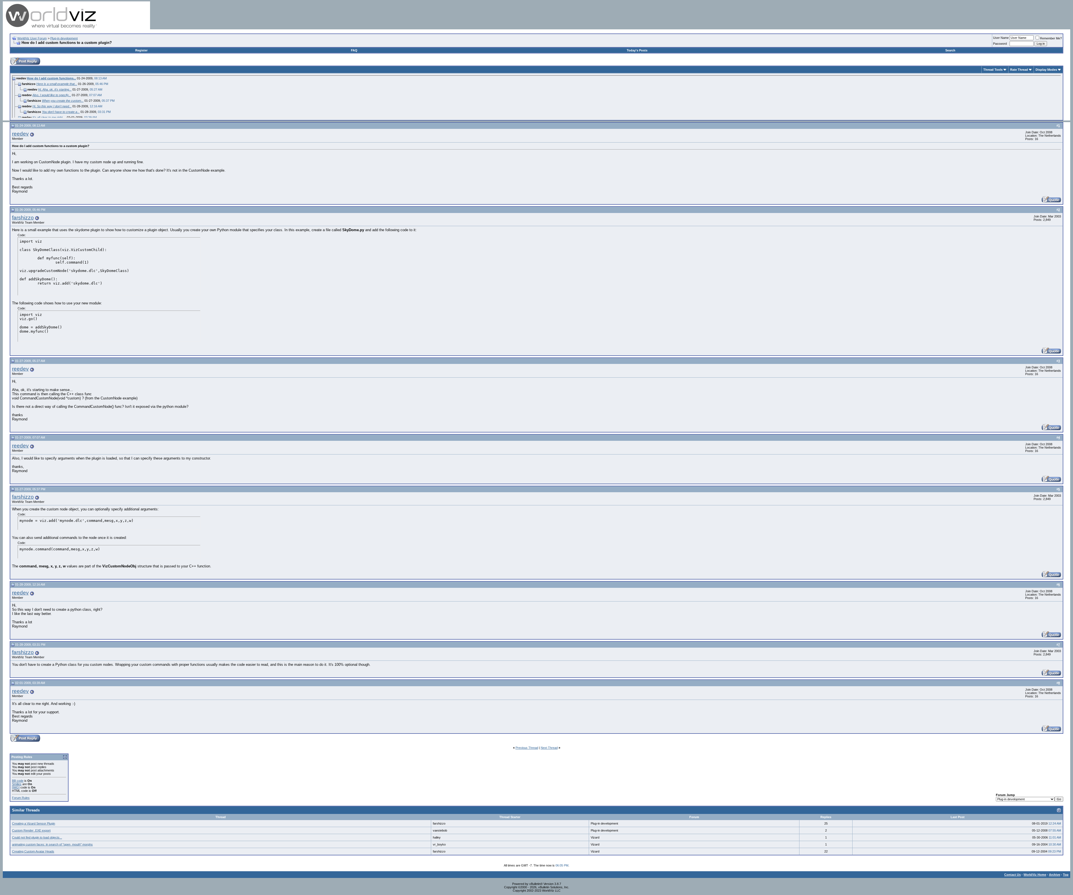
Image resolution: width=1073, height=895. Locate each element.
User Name (1001, 37)
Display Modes (1046, 69)
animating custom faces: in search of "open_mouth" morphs (52, 844)
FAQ (354, 50)
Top (1066, 874)
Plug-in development (64, 38)
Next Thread (549, 747)
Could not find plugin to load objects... (37, 837)
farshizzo (23, 218)
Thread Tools (993, 69)
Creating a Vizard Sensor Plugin (33, 823)
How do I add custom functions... (51, 78)
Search (950, 50)
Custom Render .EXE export (31, 830)
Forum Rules (21, 797)
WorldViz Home (1035, 874)
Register (141, 50)
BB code (17, 780)
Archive (1054, 874)
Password (1000, 43)
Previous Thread (527, 747)
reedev (20, 134)
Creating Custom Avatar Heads (33, 851)
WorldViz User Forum (32, 38)
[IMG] (16, 787)
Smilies (17, 784)
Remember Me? (1051, 38)
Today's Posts (637, 50)
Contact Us (1012, 874)
